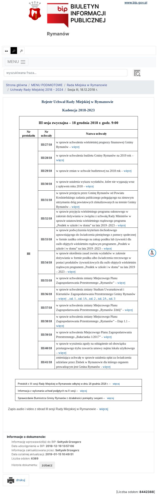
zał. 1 (72, 298)
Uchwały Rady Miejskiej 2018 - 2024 (36, 89)
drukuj (20, 480)
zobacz (47, 465)
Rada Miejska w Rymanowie (87, 85)
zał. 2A (102, 298)
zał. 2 (92, 298)
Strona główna (16, 85)
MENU (13, 61)
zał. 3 (112, 298)
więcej (75, 146)
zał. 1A (82, 298)
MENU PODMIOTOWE (47, 85)
